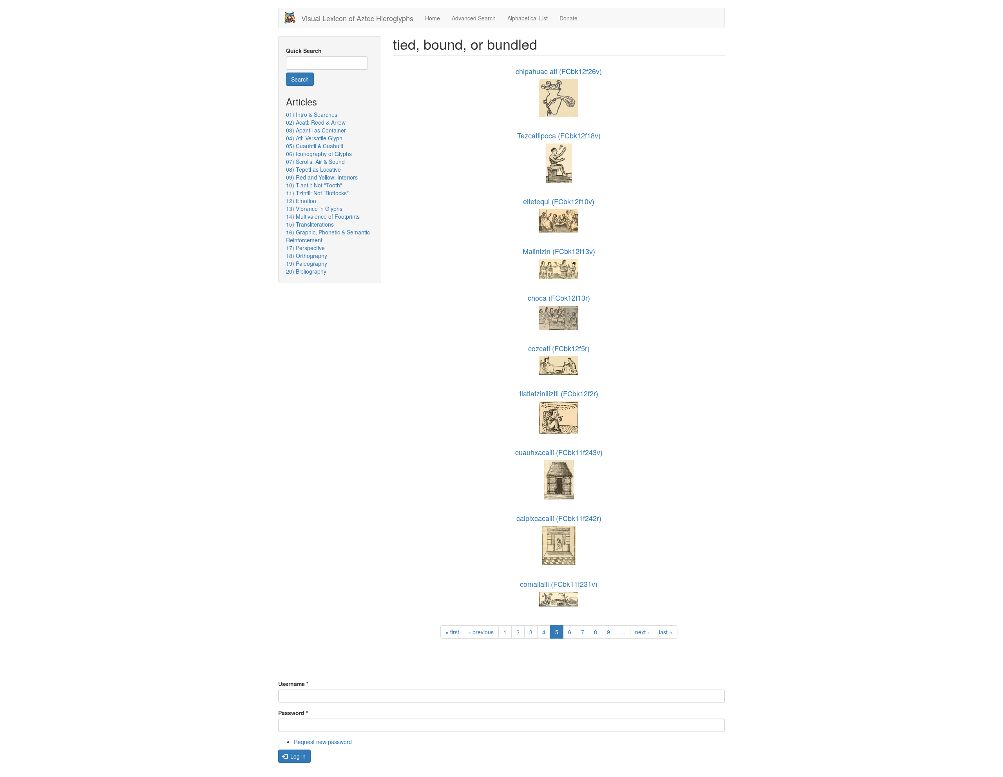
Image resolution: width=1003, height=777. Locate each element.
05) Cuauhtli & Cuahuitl (314, 146)
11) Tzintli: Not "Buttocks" (317, 193)
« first (452, 632)
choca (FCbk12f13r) (559, 297)
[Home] (292, 17)
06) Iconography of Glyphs (319, 154)
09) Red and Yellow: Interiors (322, 177)
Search (300, 79)
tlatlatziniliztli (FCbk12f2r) (559, 393)
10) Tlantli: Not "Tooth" (314, 185)
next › (642, 632)
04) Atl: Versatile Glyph (314, 138)
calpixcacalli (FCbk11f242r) (558, 518)
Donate (568, 18)
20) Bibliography (306, 271)
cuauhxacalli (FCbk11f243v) (559, 452)
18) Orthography (306, 256)
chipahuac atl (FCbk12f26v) (559, 71)
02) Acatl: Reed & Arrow (316, 122)
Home (432, 18)
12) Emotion (301, 201)
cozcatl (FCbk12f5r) (559, 348)
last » (665, 632)
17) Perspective (305, 248)
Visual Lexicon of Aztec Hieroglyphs (357, 18)
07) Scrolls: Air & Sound (315, 161)
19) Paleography (306, 263)
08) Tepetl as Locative (313, 169)
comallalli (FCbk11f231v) (558, 584)
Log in (297, 756)
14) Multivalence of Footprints (323, 216)
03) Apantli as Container (316, 130)
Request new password (323, 742)
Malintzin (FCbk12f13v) (559, 251)
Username (293, 684)
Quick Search (304, 50)
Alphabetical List (527, 18)
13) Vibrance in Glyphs (314, 208)
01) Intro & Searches (311, 114)
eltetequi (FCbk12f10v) (558, 201)
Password (293, 713)
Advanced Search (474, 18)
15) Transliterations (310, 224)
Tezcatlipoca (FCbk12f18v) (559, 135)
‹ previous (481, 632)
